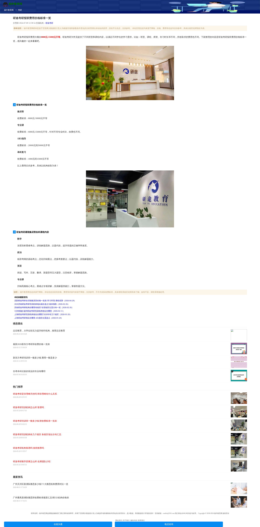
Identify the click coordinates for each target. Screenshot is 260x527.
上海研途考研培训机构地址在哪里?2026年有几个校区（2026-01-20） (43, 314)
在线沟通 (58, 524)
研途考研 (49, 23)
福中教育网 (9, 10)
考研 (20, 10)
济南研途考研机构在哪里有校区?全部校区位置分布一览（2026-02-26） (43, 308)
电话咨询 (169, 524)
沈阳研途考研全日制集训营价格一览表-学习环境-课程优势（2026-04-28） (45, 301)
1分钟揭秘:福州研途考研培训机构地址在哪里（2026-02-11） (39, 311)
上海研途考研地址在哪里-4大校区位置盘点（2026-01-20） (38, 318)
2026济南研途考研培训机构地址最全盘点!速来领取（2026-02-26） (41, 304)
